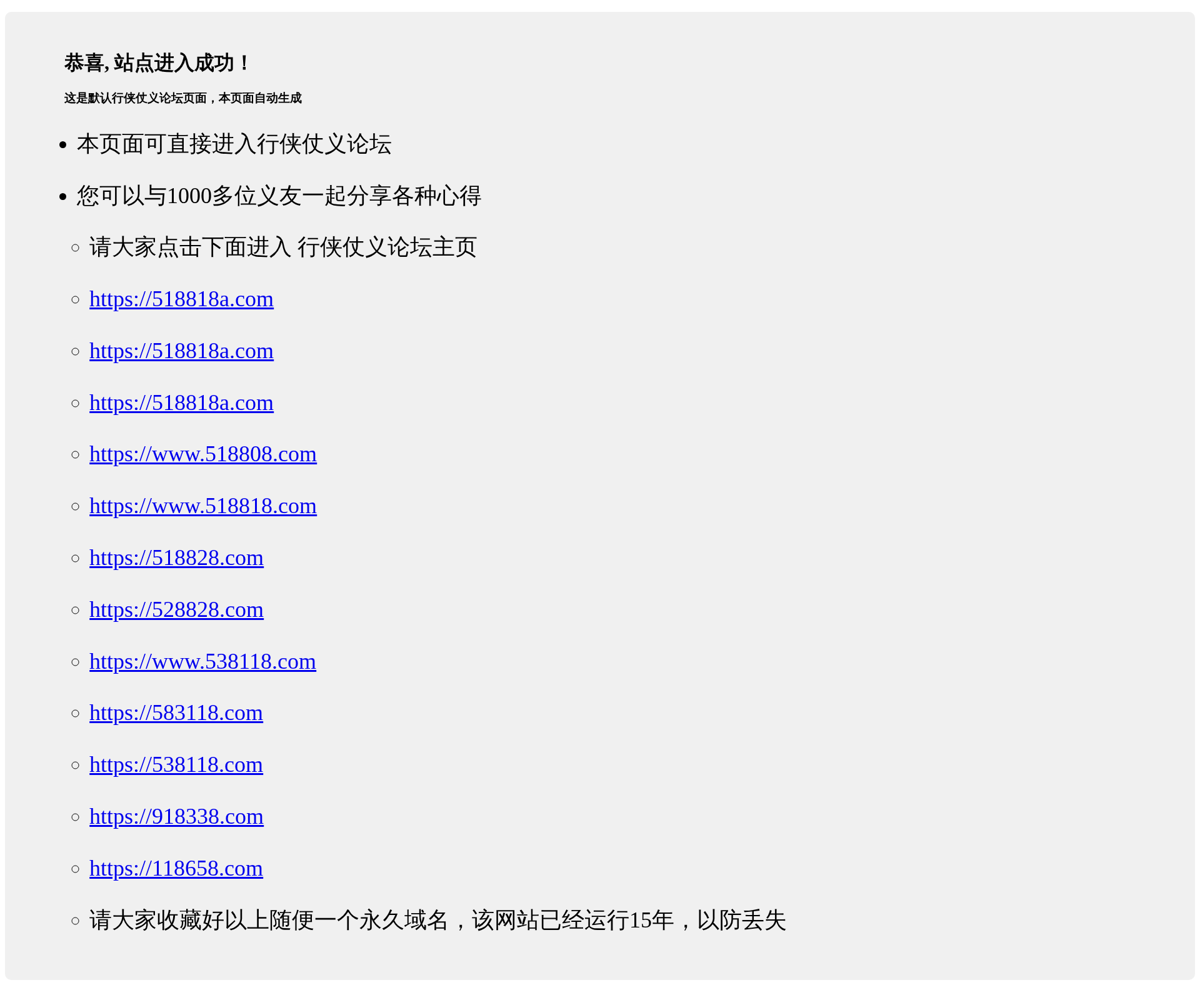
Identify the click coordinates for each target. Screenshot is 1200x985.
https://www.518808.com (203, 453)
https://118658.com (176, 868)
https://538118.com (176, 764)
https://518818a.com (181, 298)
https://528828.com (176, 609)
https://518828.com (176, 557)
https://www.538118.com (202, 661)
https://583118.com (176, 712)
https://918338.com (176, 816)
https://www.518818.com (203, 505)
